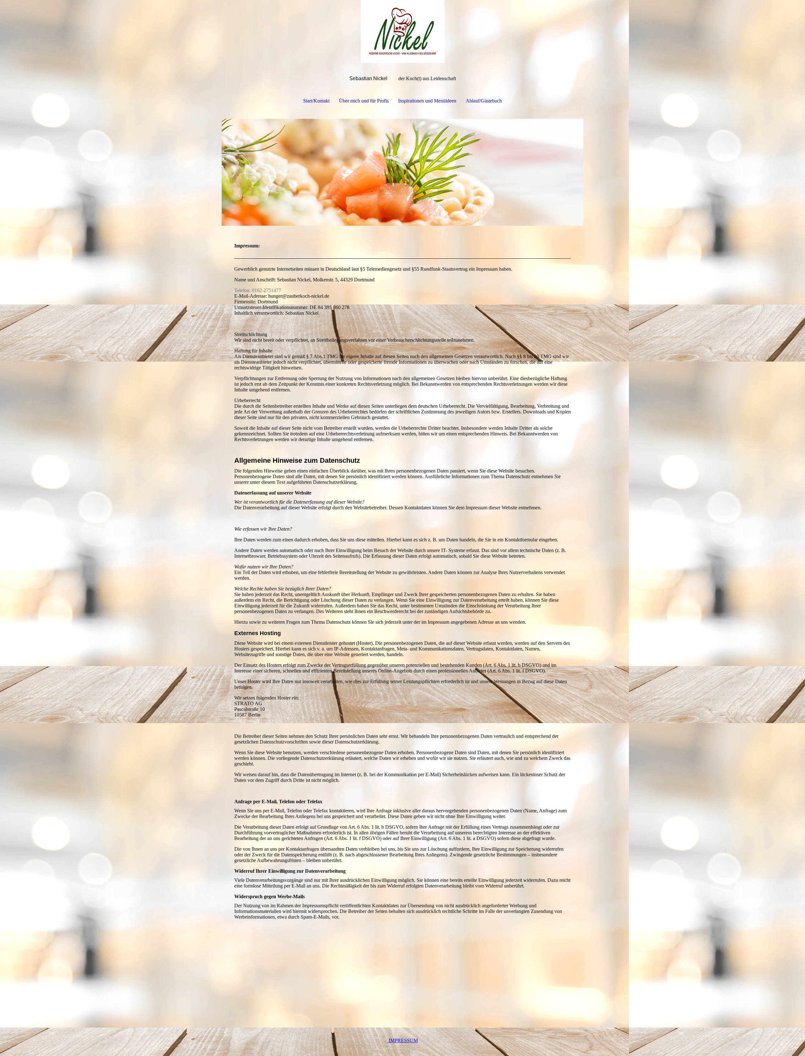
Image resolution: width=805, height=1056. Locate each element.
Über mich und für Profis (364, 100)
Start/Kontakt (316, 100)
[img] (402, 31)
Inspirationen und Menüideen (427, 100)
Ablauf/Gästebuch (484, 100)
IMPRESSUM (402, 1040)
